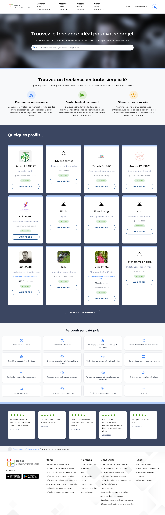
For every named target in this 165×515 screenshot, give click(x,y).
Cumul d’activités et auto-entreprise (115, 480)
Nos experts (85, 468)
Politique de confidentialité (147, 468)
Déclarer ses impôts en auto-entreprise (116, 504)
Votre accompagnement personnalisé (62, 484)
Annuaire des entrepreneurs (112, 496)
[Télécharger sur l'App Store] (14, 476)
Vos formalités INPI (108, 484)
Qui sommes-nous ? (89, 464)
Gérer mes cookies (144, 480)
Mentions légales (143, 464)
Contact (84, 480)
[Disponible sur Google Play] (31, 476)
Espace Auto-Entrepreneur (26, 449)
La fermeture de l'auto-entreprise (60, 476)
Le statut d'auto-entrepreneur (58, 464)
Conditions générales (145, 472)
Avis (82, 472)
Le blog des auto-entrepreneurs (59, 488)
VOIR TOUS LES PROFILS (82, 312)
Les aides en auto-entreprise (112, 472)
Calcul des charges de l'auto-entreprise (116, 500)
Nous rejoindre (87, 492)
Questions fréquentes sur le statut (114, 464)
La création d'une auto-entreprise (60, 468)
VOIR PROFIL (25, 186)
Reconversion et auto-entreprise (114, 492)
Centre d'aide (86, 476)
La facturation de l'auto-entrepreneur (61, 480)
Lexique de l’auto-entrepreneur (113, 476)
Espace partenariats (89, 488)
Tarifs (127, 7)
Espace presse (86, 484)
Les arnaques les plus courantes (113, 468)
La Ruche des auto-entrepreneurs (60, 492)
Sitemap (139, 476)
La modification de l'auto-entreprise (61, 472)
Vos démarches (106, 488)
